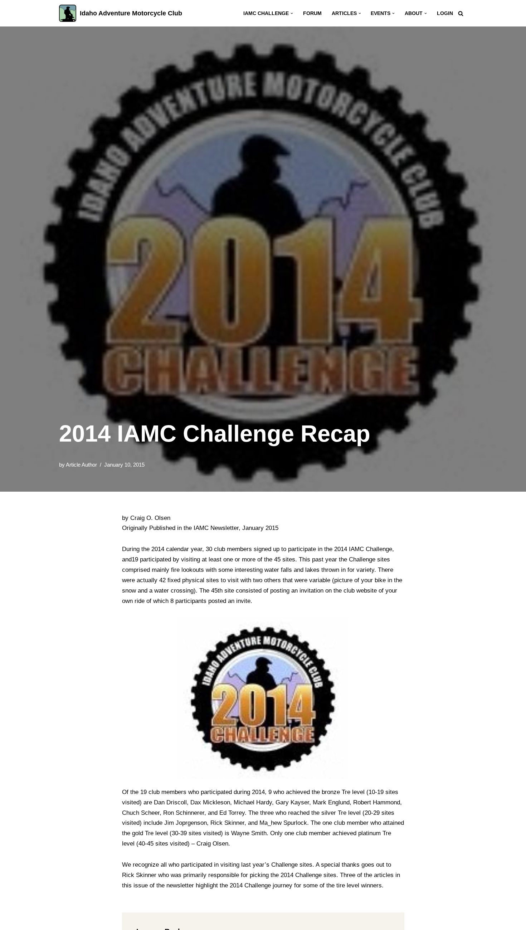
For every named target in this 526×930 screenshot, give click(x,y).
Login (445, 13)
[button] (292, 13)
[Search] (460, 13)
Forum (312, 13)
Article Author (81, 465)
